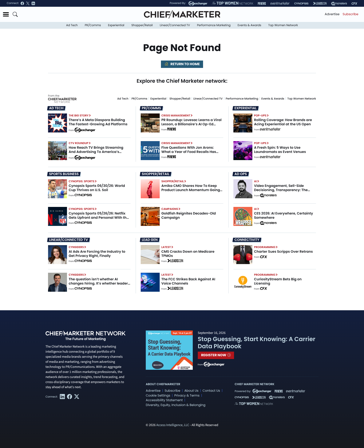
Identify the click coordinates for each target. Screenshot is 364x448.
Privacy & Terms (186, 395)
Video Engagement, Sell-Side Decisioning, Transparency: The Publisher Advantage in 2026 (281, 189)
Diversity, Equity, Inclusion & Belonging (175, 405)
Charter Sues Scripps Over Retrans (283, 251)
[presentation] (57, 123)
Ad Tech (72, 25)
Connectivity (246, 240)
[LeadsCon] (320, 3)
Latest (166, 247)
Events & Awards (249, 25)
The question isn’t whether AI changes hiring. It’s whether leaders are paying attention (99, 283)
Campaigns (169, 209)
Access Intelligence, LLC (172, 425)
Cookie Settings (158, 395)
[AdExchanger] (198, 3)
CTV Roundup (78, 143)
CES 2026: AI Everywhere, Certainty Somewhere (283, 215)
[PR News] (262, 3)
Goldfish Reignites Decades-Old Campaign (188, 215)
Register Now (214, 355)
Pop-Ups (260, 115)
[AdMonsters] (339, 3)
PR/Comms (93, 25)
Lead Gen (150, 240)
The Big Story (78, 115)
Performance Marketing (213, 25)
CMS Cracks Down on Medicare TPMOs (187, 253)
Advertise (332, 14)
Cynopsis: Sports (81, 181)
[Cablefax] (354, 3)
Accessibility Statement (164, 400)
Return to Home (185, 64)
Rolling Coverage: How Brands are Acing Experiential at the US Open (283, 121)
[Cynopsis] (301, 3)
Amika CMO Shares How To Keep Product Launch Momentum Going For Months (190, 189)
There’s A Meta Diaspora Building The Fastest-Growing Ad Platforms (98, 121)
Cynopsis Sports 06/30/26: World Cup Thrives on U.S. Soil (97, 187)
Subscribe (350, 14)
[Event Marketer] (280, 3)
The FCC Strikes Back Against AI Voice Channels (188, 281)
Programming (264, 247)
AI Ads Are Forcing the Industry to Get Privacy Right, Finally (97, 253)
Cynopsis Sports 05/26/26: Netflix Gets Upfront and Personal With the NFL (99, 217)
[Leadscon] (175, 261)
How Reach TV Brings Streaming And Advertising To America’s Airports (96, 151)
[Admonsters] (268, 195)
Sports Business (64, 174)
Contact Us (211, 391)
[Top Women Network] (232, 3)
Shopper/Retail (142, 25)
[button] (6, 14)
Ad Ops (240, 174)
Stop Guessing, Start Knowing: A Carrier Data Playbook (256, 342)
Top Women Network (283, 25)
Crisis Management (175, 115)
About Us (191, 391)
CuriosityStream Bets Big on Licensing (278, 281)
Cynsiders (76, 247)
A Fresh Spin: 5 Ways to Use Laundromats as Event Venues (280, 149)
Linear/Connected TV (175, 25)
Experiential (116, 25)
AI (255, 181)
